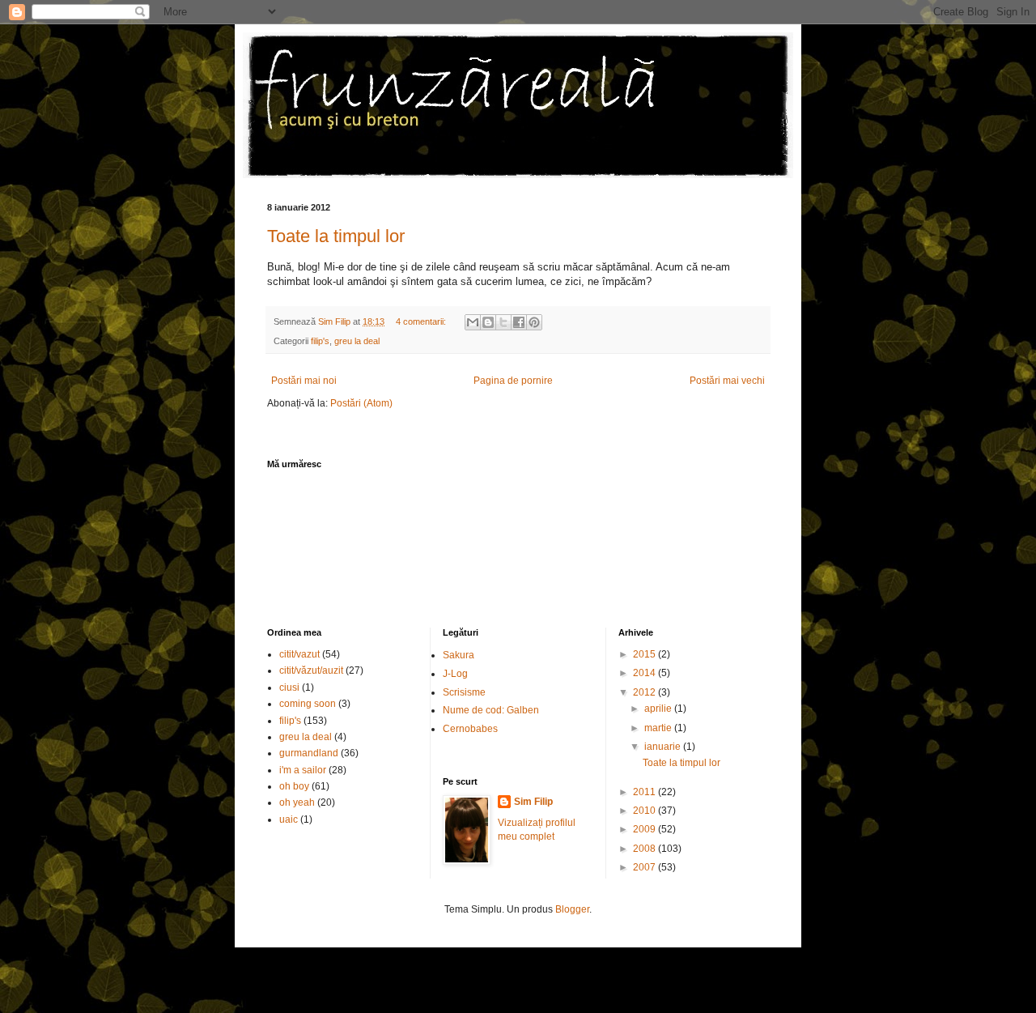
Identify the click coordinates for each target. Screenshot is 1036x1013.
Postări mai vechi (727, 380)
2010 (645, 810)
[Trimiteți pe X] (503, 322)
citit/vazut (299, 654)
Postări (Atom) (361, 403)
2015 (645, 654)
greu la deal (357, 341)
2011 (645, 792)
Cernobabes (470, 728)
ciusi (289, 687)
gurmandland (308, 753)
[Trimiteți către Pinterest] (534, 322)
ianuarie (663, 746)
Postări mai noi (304, 380)
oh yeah (297, 802)
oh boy (294, 786)
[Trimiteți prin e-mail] (473, 322)
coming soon (307, 703)
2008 (645, 848)
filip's (320, 341)
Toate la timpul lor (336, 236)
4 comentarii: (422, 321)
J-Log (455, 673)
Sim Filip (533, 801)
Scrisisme (464, 692)
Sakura (458, 655)
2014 (645, 673)
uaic (288, 819)
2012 (645, 692)
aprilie (659, 708)
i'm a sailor (302, 770)
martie (659, 728)
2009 (645, 829)
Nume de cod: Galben (491, 710)
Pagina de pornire (513, 380)
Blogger (572, 909)
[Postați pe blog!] (488, 322)
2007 (645, 867)
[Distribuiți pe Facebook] (519, 322)
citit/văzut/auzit (311, 670)
